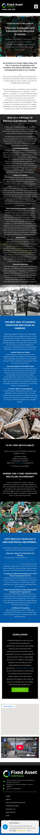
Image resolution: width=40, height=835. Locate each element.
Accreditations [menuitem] (12, 806)
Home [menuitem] (8, 796)
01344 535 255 (8, 9)
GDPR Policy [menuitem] (11, 812)
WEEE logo (19, 463)
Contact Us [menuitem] (10, 809)
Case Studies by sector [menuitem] (15, 802)
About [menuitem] (8, 799)
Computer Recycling (23, 668)
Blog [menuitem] (8, 815)
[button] (36, 6)
